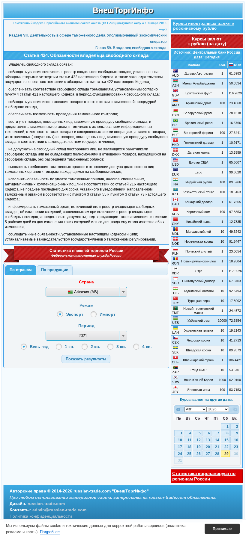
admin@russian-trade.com (59, 509)
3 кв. (121, 346)
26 (198, 454)
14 (217, 440)
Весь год (39, 346)
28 (217, 454)
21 (217, 447)
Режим (86, 305)
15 (226, 440)
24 (180, 454)
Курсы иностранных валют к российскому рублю (203, 26)
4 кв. (147, 346)
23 (236, 447)
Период (86, 325)
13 (208, 440)
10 (180, 440)
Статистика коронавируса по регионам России (204, 476)
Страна (86, 281)
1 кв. (69, 346)
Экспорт (74, 314)
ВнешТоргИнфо (123, 10)
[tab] (20, 270)
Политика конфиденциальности (41, 516)
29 (226, 454)
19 (198, 447)
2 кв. (95, 346)
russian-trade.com (46, 503)
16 (236, 440)
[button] (86, 359)
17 (180, 447)
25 (189, 454)
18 (189, 447)
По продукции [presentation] (54, 270)
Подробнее (50, 532)
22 (226, 447)
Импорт (108, 314)
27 (208, 454)
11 (189, 440)
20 (208, 447)
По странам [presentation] (21, 270)
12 (198, 440)
